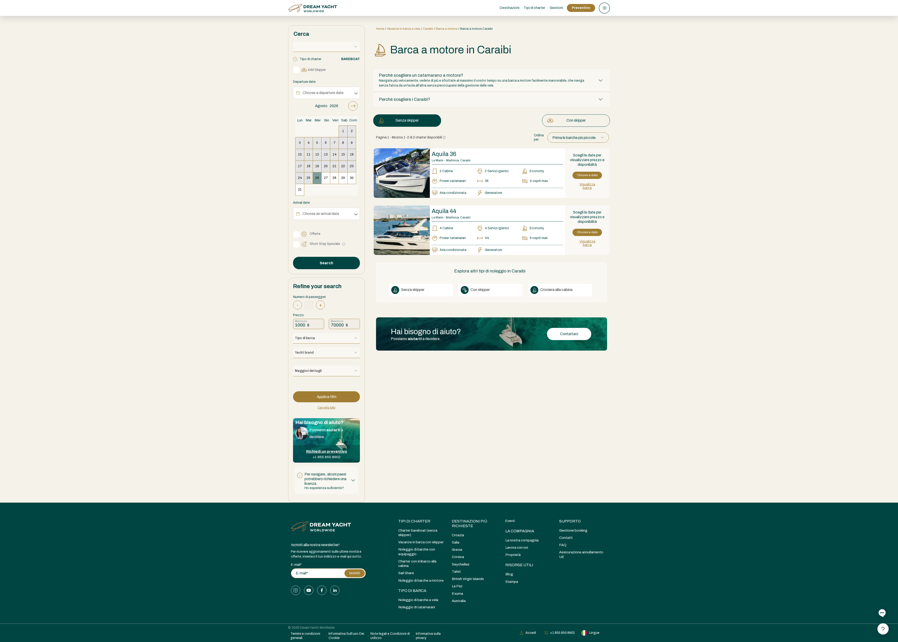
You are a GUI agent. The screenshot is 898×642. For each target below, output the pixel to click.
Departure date (304, 81)
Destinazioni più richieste (469, 523)
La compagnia (519, 531)
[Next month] (353, 106)
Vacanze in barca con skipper (421, 542)
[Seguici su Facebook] (321, 590)
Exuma (457, 593)
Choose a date (587, 175)
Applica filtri (326, 397)
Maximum (337, 321)
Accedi (530, 633)
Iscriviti (354, 573)
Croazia (458, 535)
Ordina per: (539, 137)
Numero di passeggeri (309, 297)
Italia (455, 542)
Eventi (510, 521)
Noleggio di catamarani (416, 607)
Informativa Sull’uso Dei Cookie (346, 636)
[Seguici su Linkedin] (335, 590)
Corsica (458, 557)
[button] (326, 480)
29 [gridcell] (343, 178)
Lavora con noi (516, 547)
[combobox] (578, 137)
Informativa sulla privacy (428, 636)
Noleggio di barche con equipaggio (416, 552)
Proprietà (513, 555)
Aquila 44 (444, 211)
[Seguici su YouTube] (308, 590)
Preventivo (581, 8)
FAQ (562, 545)
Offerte (315, 234)
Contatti (565, 538)
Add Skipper (317, 70)
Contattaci (569, 334)
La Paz (457, 586)
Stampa (511, 582)
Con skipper (576, 120)
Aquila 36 (444, 154)
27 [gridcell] (326, 178)
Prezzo (298, 315)
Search (326, 263)
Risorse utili (519, 565)
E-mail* (296, 564)
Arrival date (301, 202)
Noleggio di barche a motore (421, 580)
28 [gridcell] (334, 178)
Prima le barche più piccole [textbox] (574, 138)
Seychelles (460, 564)
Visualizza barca (587, 186)
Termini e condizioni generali (305, 636)
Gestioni (556, 8)
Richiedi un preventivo (326, 451)
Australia (459, 601)
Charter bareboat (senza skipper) (417, 533)
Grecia (457, 549)
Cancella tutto (326, 407)
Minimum (301, 321)
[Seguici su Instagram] (295, 590)
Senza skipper (407, 120)
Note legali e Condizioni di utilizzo (390, 636)
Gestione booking (573, 530)
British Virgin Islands (468, 579)
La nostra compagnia (522, 540)
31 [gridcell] (300, 189)
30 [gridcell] (352, 178)
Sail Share (406, 573)
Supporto (570, 521)
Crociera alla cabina (556, 290)
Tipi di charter (414, 521)
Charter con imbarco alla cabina (417, 563)
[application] (326, 148)
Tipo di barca (412, 591)
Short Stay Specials (325, 244)
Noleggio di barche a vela (418, 600)
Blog (509, 574)
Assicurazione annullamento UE (581, 554)
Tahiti (456, 571)
